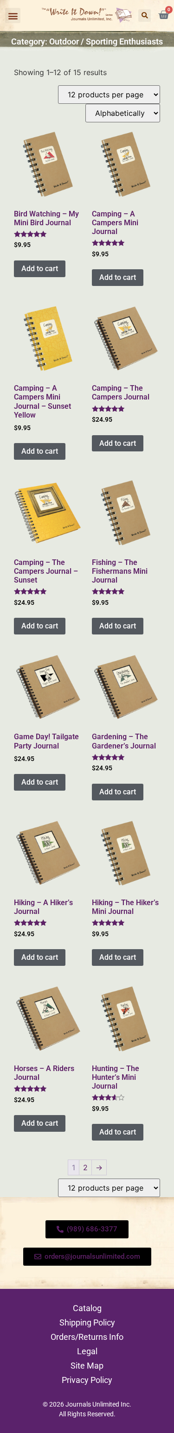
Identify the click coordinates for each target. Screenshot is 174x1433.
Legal (87, 1351)
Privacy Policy (87, 1380)
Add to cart (39, 268)
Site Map (87, 1365)
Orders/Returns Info (87, 1337)
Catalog (87, 1308)
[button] (12, 15)
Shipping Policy (87, 1322)
